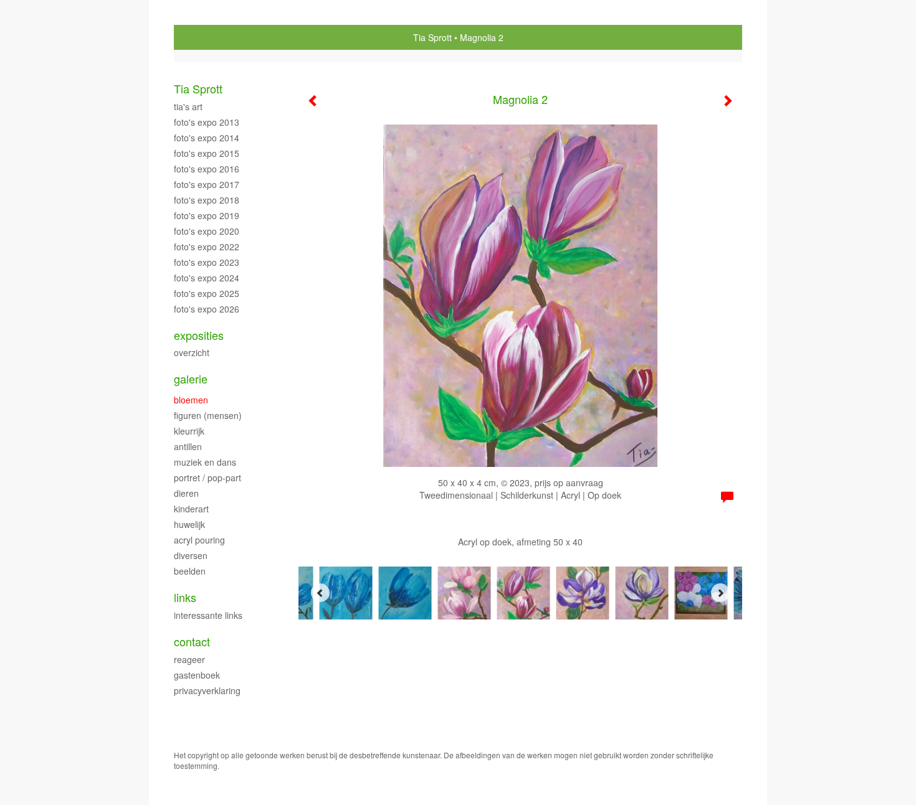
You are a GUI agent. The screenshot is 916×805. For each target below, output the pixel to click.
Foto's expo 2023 (206, 262)
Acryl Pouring (199, 540)
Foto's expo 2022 (206, 246)
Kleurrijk (189, 431)
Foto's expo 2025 (206, 293)
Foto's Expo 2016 (206, 168)
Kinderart (191, 508)
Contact (192, 641)
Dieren (186, 493)
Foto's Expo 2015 (206, 153)
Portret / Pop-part (207, 477)
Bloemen (191, 399)
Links (185, 597)
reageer (189, 659)
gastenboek (197, 675)
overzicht (191, 352)
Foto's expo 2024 (206, 277)
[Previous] (320, 592)
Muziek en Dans (205, 462)
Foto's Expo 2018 (206, 200)
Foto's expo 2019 (206, 215)
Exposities (199, 335)
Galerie (191, 379)
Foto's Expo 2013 (206, 122)
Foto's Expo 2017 (206, 184)
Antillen (188, 446)
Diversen (191, 555)
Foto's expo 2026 (206, 309)
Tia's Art (188, 106)
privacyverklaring (207, 690)
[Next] (720, 592)
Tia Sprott (432, 37)
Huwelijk (189, 524)
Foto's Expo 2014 (206, 137)
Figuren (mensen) (208, 415)
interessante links (208, 615)
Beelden (190, 571)
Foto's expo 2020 (206, 231)
